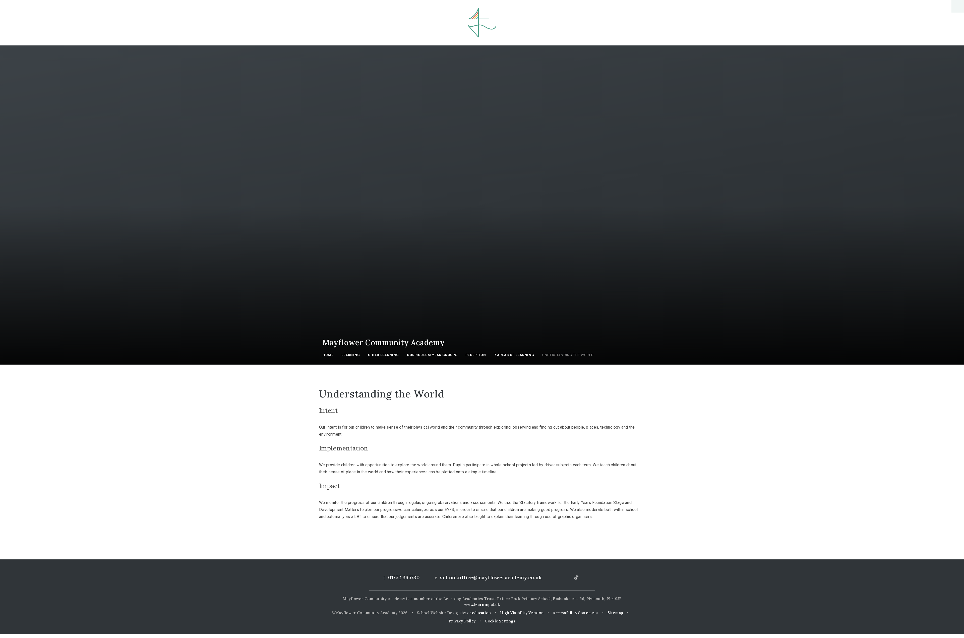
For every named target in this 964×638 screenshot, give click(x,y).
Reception (475, 355)
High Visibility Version (522, 612)
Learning (350, 355)
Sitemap (615, 612)
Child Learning (383, 355)
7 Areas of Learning (514, 355)
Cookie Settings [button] (500, 621)
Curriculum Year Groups (432, 355)
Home (328, 355)
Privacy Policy (462, 621)
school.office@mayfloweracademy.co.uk (490, 577)
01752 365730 (403, 577)
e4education (479, 612)
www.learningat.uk (482, 604)
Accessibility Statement (575, 612)
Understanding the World (568, 355)
